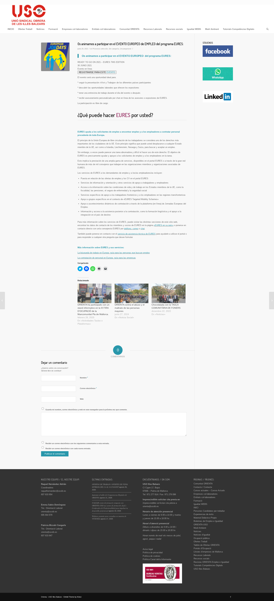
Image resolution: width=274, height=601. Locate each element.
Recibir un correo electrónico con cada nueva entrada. (68, 448)
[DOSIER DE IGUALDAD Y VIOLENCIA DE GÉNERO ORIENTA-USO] (271, 300)
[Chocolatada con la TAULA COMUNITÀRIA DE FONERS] (169, 293)
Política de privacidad (153, 552)
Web (82, 399)
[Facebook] (230, 596)
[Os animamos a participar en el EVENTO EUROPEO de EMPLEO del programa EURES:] (55, 57)
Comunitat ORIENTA (203, 483)
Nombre (84, 377)
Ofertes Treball (200, 541)
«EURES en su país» (163, 225)
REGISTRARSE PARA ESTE (97, 72)
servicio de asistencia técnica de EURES (137, 234)
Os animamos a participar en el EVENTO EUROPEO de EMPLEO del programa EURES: (130, 44)
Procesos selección (100, 49)
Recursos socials (201, 558)
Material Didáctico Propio (205, 518)
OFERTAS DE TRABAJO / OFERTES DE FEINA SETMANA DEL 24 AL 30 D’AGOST (110, 485)
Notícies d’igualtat (202, 535)
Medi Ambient (200, 528)
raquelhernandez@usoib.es (53, 491)
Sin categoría (114, 49)
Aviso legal (148, 549)
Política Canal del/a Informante (157, 559)
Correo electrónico (88, 388)
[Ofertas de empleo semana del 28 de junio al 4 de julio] (2, 300)
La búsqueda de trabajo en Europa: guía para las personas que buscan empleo (114, 253)
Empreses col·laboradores (206, 494)
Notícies (197, 531)
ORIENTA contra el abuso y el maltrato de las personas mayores (129, 307)
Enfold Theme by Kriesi (72, 597)
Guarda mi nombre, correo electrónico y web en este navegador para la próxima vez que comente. (86, 410)
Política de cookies (151, 556)
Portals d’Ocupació (202, 548)
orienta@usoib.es (49, 511)
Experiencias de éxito (203, 514)
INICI (196, 507)
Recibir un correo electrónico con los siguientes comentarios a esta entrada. (77, 443)
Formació (198, 501)
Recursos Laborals (202, 555)
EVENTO (111, 72)
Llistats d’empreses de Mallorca (208, 552)
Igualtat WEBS (200, 504)
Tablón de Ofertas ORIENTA (207, 545)
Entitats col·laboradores (204, 497)
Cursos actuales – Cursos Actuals (209, 490)
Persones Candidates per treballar (209, 511)
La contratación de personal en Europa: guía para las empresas (107, 258)
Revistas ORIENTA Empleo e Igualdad (211, 562)
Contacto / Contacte (203, 487)
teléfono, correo (131, 228)
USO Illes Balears (202, 569)
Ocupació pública (201, 538)
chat (143, 228)
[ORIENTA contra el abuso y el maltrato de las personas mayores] (132, 293)
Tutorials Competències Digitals (208, 565)
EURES (123, 114)
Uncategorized (125, 49)
